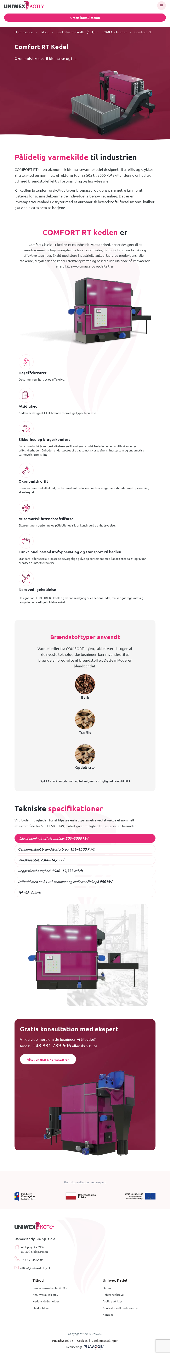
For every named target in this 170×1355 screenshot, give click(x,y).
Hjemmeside (24, 32)
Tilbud (44, 32)
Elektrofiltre (41, 1308)
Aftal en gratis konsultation (48, 1059)
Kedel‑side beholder (46, 1301)
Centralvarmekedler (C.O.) (75, 32)
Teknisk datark (29, 892)
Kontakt (108, 1314)
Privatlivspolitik (63, 1340)
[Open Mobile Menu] (161, 5)
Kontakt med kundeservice (120, 1308)
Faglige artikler (112, 1301)
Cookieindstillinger (105, 1340)
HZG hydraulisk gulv (45, 1294)
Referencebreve (113, 1294)
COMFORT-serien (114, 32)
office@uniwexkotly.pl (35, 1268)
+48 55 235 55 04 (32, 1259)
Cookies (82, 1340)
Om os (107, 1288)
